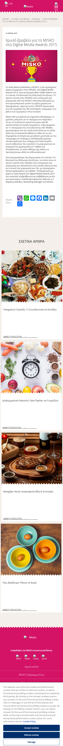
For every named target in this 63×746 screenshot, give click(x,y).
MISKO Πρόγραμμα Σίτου (31, 674)
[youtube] (44, 657)
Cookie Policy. (29, 721)
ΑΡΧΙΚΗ (5, 19)
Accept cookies (31, 727)
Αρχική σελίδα (32, 666)
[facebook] (27, 657)
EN (11, 3)
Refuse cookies (31, 734)
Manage (32, 742)
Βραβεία (36, 19)
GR (6, 3)
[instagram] (36, 657)
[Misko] (31, 6)
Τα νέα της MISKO (20, 19)
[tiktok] (18, 657)
